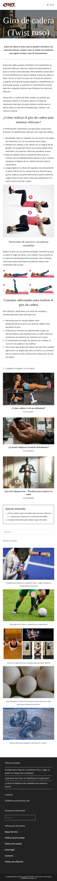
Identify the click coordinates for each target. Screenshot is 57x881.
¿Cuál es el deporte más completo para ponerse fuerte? (28, 663)
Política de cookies (13, 843)
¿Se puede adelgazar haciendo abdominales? (28, 447)
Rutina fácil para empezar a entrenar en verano (28, 743)
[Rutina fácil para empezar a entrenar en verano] (28, 724)
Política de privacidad (15, 838)
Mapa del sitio (11, 832)
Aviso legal (10, 849)
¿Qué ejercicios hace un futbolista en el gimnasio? (28, 624)
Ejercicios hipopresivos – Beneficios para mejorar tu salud (28, 492)
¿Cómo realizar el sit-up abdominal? (28, 408)
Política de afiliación (14, 861)
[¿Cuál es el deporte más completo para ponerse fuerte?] (28, 644)
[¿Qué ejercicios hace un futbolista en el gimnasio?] (28, 605)
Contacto (9, 855)
